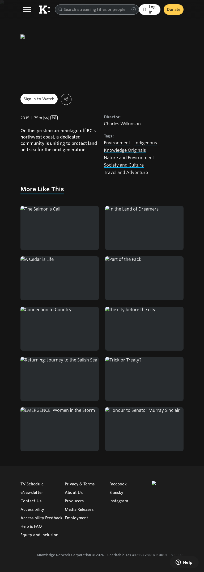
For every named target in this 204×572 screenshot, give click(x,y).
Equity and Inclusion (39, 535)
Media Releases (79, 509)
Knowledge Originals (125, 150)
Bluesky (116, 492)
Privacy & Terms (80, 484)
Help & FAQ (31, 526)
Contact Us (30, 501)
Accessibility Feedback (41, 518)
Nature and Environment (129, 157)
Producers (74, 501)
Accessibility (32, 509)
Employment (76, 518)
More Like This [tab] (42, 189)
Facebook (118, 484)
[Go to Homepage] (44, 9)
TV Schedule (32, 484)
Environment (117, 142)
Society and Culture (124, 165)
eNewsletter (31, 492)
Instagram (118, 501)
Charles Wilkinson (122, 123)
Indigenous (145, 142)
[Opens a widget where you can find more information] (184, 562)
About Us (74, 492)
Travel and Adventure (126, 172)
